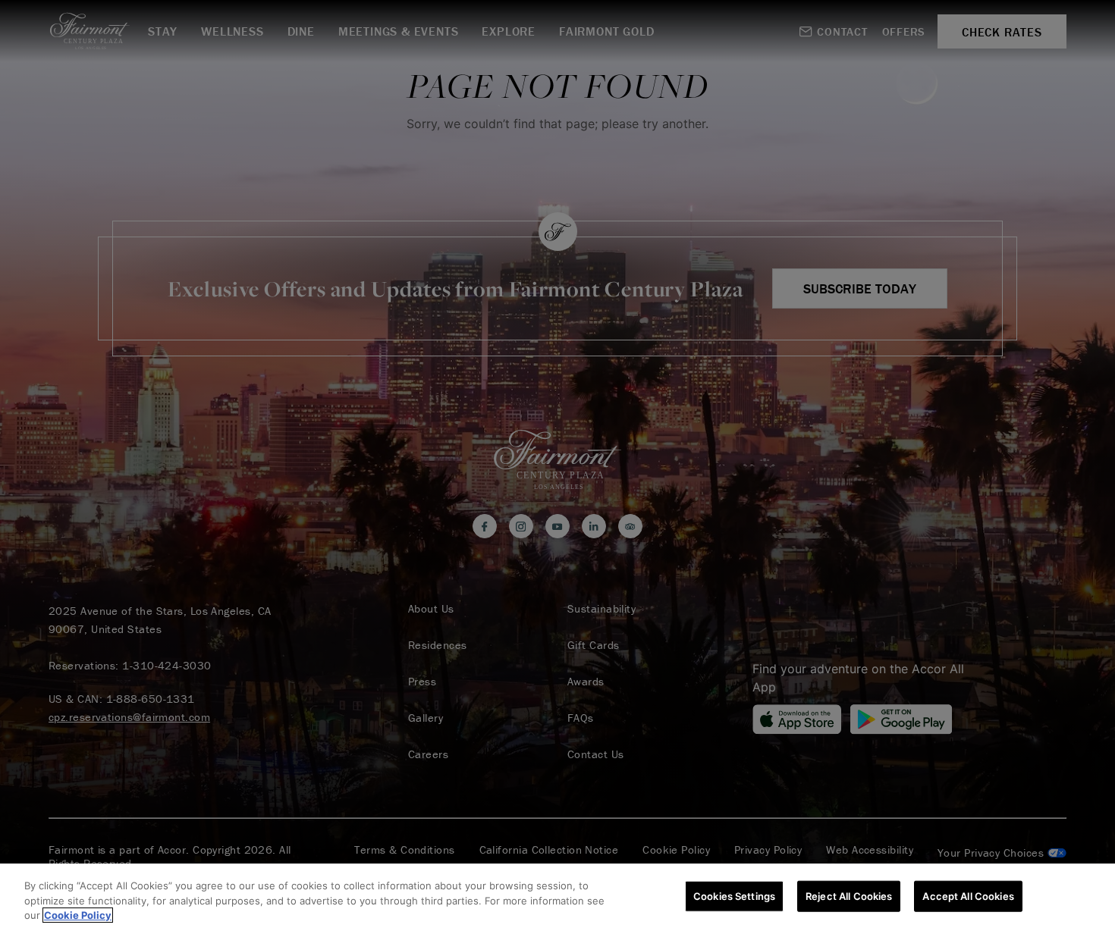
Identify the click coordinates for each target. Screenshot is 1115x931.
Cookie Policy (78, 915)
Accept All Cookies (967, 895)
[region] (557, 897)
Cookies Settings (734, 895)
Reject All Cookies (849, 895)
